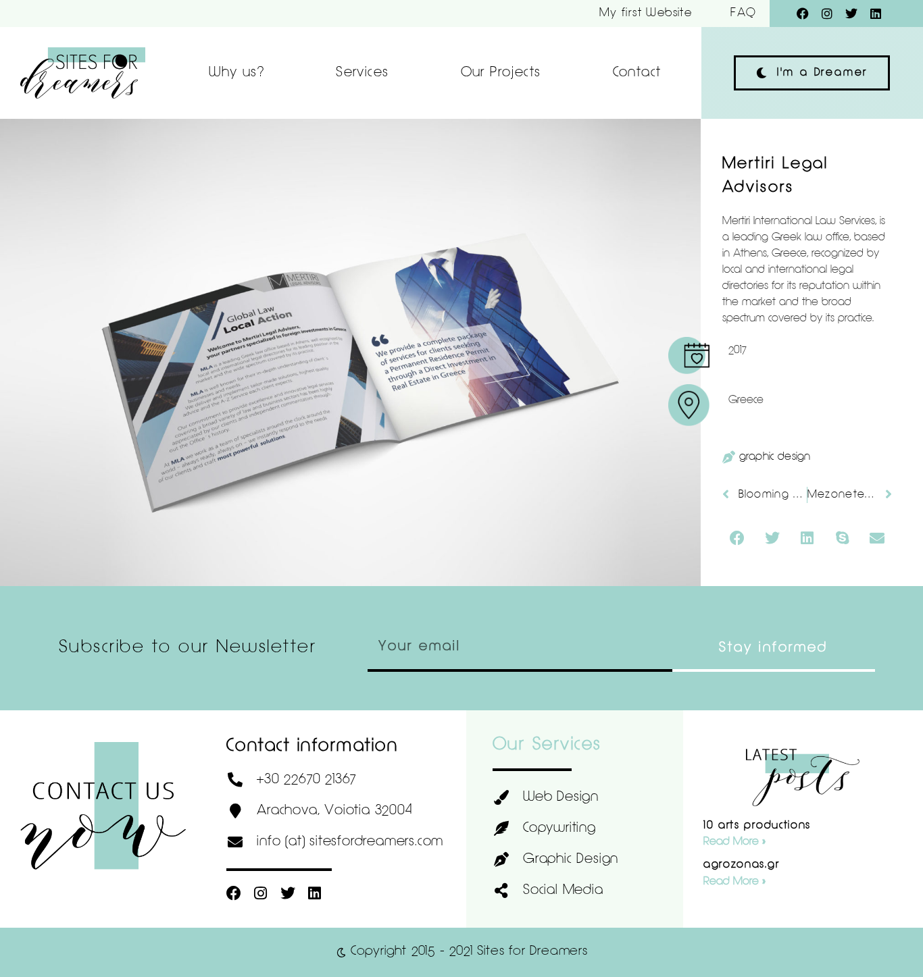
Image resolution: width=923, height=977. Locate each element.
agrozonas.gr (741, 865)
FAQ (743, 13)
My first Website (645, 13)
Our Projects (501, 73)
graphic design (775, 457)
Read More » (734, 842)
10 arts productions (757, 825)
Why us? (236, 73)
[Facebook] (803, 13)
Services (362, 73)
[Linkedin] (876, 13)
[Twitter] (851, 13)
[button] (737, 538)
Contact (637, 73)
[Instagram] (827, 13)
